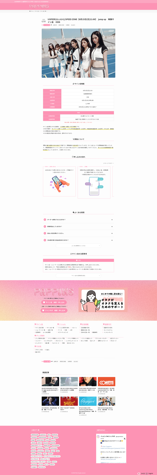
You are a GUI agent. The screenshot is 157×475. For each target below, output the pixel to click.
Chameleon (34, 437)
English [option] (151, 473)
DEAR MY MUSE (42, 437)
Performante (54, 448)
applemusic (43, 435)
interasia (53, 440)
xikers (44, 453)
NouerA (47, 448)
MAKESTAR (52, 443)
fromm (47, 440)
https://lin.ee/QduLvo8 (109, 459)
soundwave (40, 451)
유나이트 (41, 464)
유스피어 (73, 25)
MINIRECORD (47, 445)
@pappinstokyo (119, 436)
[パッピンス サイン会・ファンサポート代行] (39, 6)
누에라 (48, 462)
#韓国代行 (103, 463)
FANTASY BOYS (40, 440)
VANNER (33, 453)
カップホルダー (35, 459)
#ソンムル (121, 463)
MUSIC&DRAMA (55, 445)
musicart (33, 448)
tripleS (53, 451)
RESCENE (33, 451)
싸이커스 (54, 462)
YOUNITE (50, 453)
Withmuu (39, 453)
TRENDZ (47, 451)
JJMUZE (33, 443)
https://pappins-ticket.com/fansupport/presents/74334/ (112, 447)
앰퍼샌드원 (34, 464)
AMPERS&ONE (34, 435)
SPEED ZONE (61, 25)
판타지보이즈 (42, 467)
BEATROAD (54, 435)
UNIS (58, 451)
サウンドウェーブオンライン (38, 462)
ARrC (49, 435)
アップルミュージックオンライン (52, 456)
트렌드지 (52, 464)
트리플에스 (34, 467)
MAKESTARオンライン (36, 445)
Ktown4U (46, 443)
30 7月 (102, 438)
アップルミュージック (36, 456)
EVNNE (33, 440)
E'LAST (49, 437)
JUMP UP (55, 25)
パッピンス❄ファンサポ (108, 436)
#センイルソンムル (112, 463)
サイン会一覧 (46, 25)
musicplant (40, 448)
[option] (149, 473)
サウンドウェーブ (45, 459)
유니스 (46, 464)
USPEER (67, 25)
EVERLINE (55, 437)
